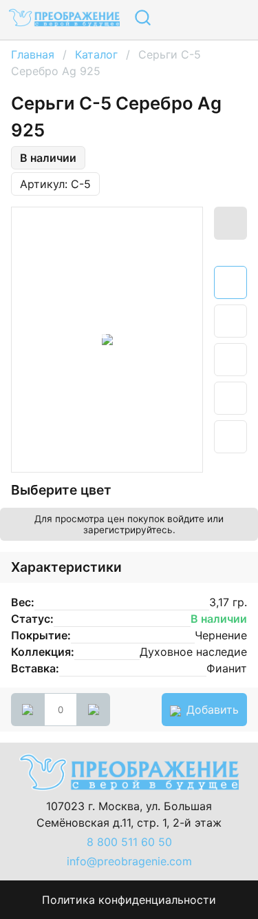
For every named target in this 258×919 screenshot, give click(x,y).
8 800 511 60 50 (129, 842)
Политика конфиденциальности (129, 900)
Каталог (96, 54)
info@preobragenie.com (129, 861)
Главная (32, 54)
